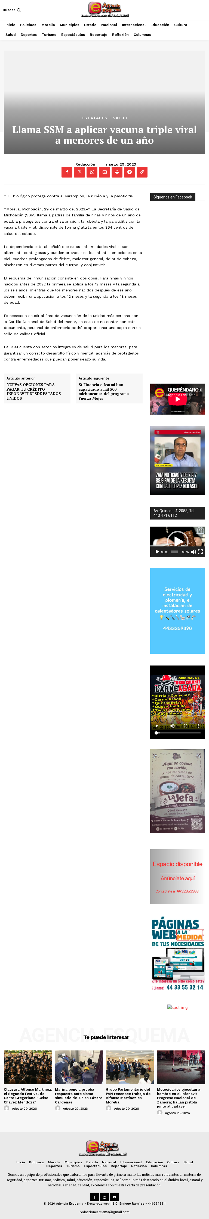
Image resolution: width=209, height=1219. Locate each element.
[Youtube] (114, 1197)
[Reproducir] (157, 552)
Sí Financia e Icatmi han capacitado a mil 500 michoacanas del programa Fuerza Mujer (104, 392)
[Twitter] (79, 172)
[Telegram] (129, 172)
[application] (177, 542)
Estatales (94, 118)
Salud (120, 118)
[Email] (104, 172)
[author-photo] (7, 1108)
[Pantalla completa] (200, 552)
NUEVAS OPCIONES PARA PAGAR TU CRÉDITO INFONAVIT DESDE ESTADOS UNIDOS (34, 392)
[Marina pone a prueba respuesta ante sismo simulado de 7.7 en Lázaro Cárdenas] (79, 1067)
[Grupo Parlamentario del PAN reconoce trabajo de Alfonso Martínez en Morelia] (130, 1067)
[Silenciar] (193, 552)
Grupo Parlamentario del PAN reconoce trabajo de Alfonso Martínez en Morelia (128, 1095)
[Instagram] (104, 1197)
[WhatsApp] (92, 172)
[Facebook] (67, 172)
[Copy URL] (142, 172)
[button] (12, 10)
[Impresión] (117, 172)
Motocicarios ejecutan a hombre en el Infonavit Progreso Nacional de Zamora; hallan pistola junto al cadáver (178, 1097)
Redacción (85, 164)
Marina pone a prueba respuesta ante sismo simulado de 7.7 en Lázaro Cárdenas (78, 1095)
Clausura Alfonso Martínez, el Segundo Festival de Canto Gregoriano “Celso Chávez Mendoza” (28, 1095)
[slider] (174, 552)
